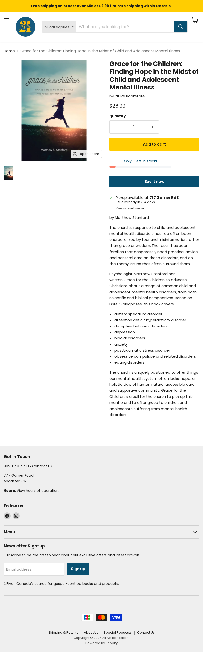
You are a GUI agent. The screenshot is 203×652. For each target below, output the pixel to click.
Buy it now (154, 181)
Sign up (78, 569)
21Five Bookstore (130, 96)
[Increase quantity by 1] (152, 127)
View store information (131, 208)
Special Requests (118, 632)
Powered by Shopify (101, 643)
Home (9, 51)
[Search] (180, 26)
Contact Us (42, 466)
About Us (91, 632)
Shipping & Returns (63, 632)
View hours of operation (38, 490)
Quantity (117, 116)
